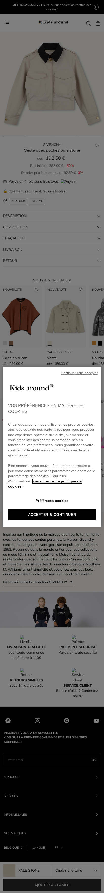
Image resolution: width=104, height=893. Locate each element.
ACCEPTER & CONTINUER (52, 515)
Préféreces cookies (52, 501)
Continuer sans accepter (79, 373)
